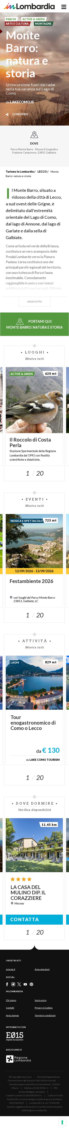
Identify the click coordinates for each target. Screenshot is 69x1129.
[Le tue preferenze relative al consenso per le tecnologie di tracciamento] (62, 1122)
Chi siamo (11, 1000)
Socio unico (40, 1000)
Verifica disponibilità (34, 809)
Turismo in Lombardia (20, 171)
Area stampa (12, 1015)
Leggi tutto (34, 301)
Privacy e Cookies (44, 1007)
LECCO (42, 171)
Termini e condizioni (45, 1015)
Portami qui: (34, 324)
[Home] (29, 6)
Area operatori (42, 969)
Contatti (10, 1007)
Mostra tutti (34, 358)
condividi (20, 114)
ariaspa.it (10, 969)
